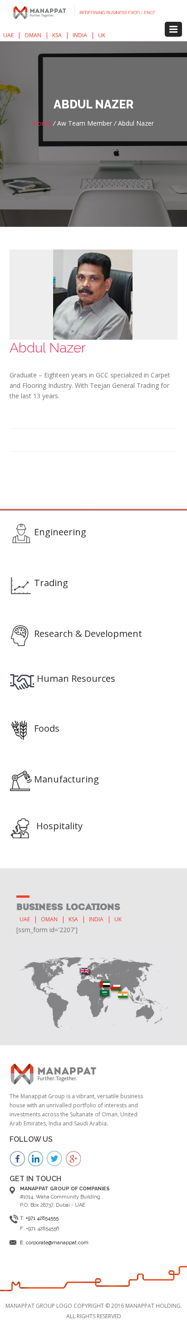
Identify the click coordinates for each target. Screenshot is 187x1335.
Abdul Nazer (48, 348)
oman (33, 35)
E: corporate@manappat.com (54, 1243)
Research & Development (88, 633)
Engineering (60, 532)
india (80, 35)
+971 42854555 (42, 1218)
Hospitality (59, 826)
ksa (57, 35)
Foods (46, 728)
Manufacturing (66, 779)
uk (101, 35)
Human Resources (76, 678)
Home (42, 123)
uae (8, 35)
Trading (51, 583)
